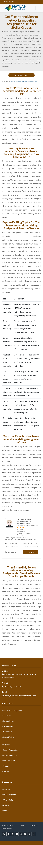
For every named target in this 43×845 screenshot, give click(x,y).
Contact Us (7, 732)
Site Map (6, 771)
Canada (6, 805)
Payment (6, 744)
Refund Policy (8, 737)
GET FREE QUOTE (21, 75)
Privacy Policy (8, 721)
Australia (6, 789)
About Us (7, 716)
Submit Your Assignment (12, 710)
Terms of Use (8, 726)
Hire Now (30, 552)
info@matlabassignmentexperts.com (20, 695)
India (5, 810)
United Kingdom (9, 794)
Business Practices (10, 755)
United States (8, 800)
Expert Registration (10, 750)
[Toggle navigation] (39, 8)
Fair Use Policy (9, 760)
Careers (6, 766)
